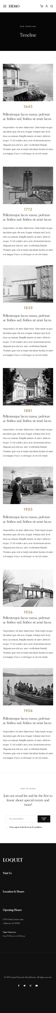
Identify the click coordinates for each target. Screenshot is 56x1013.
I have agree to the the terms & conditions (25, 827)
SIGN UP (43, 819)
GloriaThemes (30, 977)
